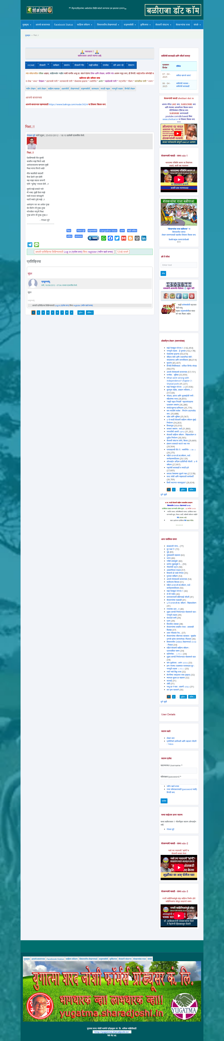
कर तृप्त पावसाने (173, 689)
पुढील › (81, 312)
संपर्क (196, 24)
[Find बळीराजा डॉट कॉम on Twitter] (185, 295)
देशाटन (131, 65)
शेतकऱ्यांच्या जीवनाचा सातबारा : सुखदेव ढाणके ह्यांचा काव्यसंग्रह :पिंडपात (181, 637)
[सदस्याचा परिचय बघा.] (32, 142)
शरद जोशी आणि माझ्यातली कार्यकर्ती (180, 476)
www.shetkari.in (170, 119)
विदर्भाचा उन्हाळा (173, 623)
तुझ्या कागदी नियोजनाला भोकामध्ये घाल (181, 656)
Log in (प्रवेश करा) (73, 251)
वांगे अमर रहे (118, 65)
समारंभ (67, 65)
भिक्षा (69, 230)
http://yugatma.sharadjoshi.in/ (111, 1031)
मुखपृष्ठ (26, 24)
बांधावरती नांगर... (173, 546)
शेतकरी (41, 65)
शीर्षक (178, 66)
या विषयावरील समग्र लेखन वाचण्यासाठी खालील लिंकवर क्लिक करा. (179, 231)
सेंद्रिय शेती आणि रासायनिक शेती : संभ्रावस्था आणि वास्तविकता (180, 358)
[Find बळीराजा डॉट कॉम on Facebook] (179, 295)
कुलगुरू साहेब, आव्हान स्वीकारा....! (179, 389)
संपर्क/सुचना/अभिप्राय (175, 407)
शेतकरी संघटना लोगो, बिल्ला (177, 440)
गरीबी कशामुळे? (172, 561)
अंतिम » (89, 312)
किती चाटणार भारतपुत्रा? (176, 482)
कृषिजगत (113, 958)
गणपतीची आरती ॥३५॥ (176, 431)
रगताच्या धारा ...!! (173, 608)
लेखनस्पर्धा (75, 88)
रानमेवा (105, 65)
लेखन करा (170, 738)
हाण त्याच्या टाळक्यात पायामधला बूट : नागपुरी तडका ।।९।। (181, 667)
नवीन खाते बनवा (173, 786)
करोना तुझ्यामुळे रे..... (174, 564)
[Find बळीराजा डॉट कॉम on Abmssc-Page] (172, 295)
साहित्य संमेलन (72, 958)
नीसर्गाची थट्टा (172, 566)
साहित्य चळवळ (54, 88)
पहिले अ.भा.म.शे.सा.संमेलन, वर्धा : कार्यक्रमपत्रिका (179, 457)
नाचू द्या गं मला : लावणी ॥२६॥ (178, 686)
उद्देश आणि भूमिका (173, 416)
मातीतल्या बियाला (173, 581)
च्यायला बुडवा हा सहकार (176, 677)
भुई (168, 551)
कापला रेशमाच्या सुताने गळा (177, 473)
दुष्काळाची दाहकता (173, 555)
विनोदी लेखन (130, 88)
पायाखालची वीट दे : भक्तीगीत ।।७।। (181, 449)
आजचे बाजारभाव (43, 24)
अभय (122, 230)
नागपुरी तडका (117, 88)
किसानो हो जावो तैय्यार (175, 572)
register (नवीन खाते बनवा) (100, 251)
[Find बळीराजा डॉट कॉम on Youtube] (192, 295)
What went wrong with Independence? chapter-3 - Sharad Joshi (180, 380)
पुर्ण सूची (164, 494)
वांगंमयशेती (186, 304)
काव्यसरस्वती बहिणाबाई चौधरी (178, 596)
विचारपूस (170, 425)
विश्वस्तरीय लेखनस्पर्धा (107, 24)
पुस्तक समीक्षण (172, 575)
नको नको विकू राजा (174, 671)
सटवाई (169, 680)
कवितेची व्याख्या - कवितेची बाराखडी (183, 85)
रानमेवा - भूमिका (173, 374)
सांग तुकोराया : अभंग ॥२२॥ (177, 662)
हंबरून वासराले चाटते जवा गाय (178, 443)
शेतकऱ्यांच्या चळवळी (174, 599)
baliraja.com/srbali (179, 239)
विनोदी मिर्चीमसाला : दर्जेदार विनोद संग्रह (182, 365)
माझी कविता (93, 65)
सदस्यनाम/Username (171, 765)
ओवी (168, 683)
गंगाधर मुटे (31, 135)
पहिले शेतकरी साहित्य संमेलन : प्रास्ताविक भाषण (178, 649)
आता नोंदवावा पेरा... (174, 632)
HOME (31, 65)
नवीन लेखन (31, 88)
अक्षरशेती (65, 88)
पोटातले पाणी (171, 617)
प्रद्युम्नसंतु (45, 281)
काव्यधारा (95, 88)
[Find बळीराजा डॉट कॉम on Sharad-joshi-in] (166, 295)
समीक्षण (56, 65)
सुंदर (30, 273)
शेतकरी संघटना (125, 958)
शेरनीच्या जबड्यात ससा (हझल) (178, 674)
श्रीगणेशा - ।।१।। (174, 653)
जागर (169, 558)
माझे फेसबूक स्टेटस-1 (175, 347)
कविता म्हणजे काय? (183, 75)
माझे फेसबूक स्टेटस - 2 (176, 386)
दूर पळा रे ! (171, 549)
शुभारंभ (169, 362)
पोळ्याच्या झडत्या (173, 353)
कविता (69, 236)
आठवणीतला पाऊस (174, 570)
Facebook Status (63, 24)
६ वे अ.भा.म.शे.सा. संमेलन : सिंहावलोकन (181, 602)
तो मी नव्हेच (171, 593)
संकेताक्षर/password (171, 776)
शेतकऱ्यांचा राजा (183, 24)
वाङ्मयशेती (85, 88)
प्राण (169, 620)
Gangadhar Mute (108, 230)
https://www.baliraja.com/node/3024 (68, 104)
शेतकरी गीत (79, 65)
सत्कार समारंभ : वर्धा (174, 428)
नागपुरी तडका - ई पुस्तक (176, 350)
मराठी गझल (105, 88)
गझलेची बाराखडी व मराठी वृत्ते (178, 467)
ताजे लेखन (41, 88)
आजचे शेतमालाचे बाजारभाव (177, 371)
